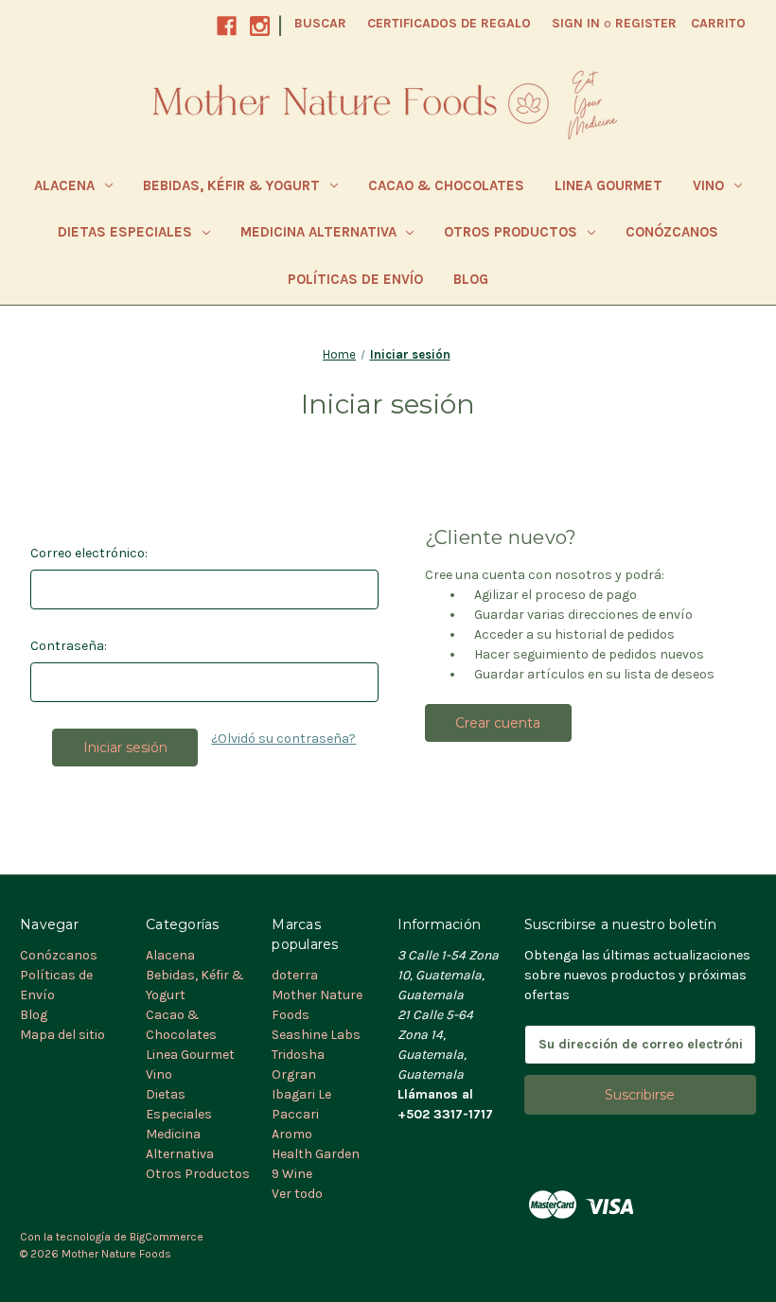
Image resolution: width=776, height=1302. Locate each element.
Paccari (295, 1114)
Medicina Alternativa (318, 231)
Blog (470, 279)
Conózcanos (672, 231)
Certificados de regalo (449, 23)
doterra (295, 975)
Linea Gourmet (608, 185)
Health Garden (316, 1154)
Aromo (292, 1134)
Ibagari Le (301, 1094)
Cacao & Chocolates (446, 185)
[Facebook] (227, 26)
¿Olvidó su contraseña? (283, 738)
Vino (708, 185)
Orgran (294, 1074)
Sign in (576, 23)
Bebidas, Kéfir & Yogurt (231, 185)
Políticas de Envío (355, 279)
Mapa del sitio (62, 1035)
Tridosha (298, 1055)
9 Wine (292, 1174)
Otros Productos (510, 231)
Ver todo (297, 1194)
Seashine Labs (316, 1035)
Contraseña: (68, 646)
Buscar (320, 23)
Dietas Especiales (125, 231)
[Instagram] (260, 26)
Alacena (64, 185)
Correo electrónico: (89, 553)
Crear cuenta (497, 722)
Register (646, 23)
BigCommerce (166, 1236)
